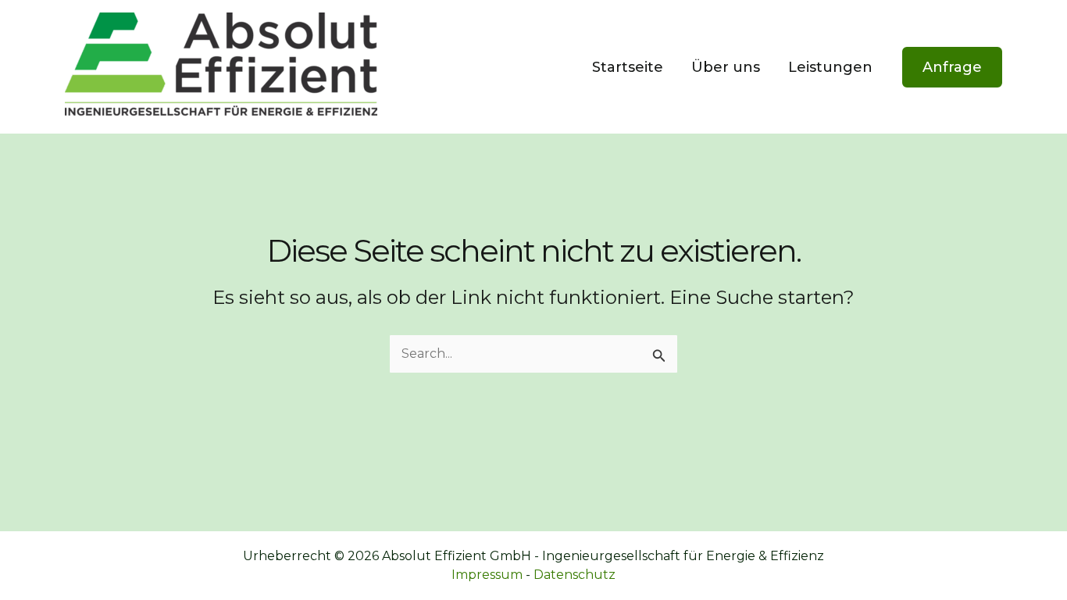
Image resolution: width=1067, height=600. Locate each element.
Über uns (725, 67)
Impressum (487, 574)
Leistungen (830, 67)
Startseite (627, 67)
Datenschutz (575, 574)
